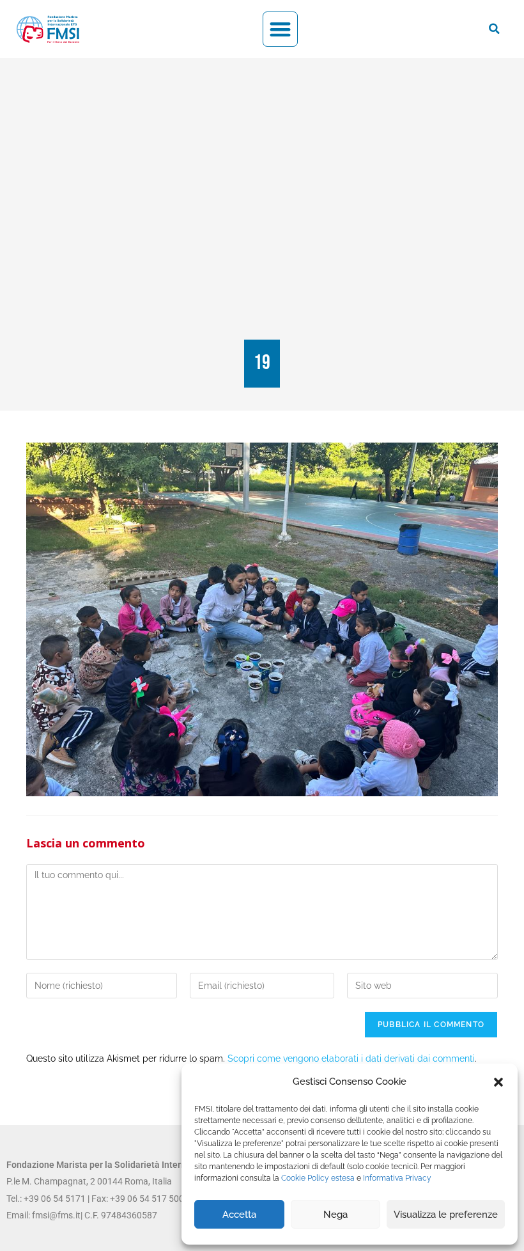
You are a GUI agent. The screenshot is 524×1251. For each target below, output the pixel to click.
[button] (498, 1082)
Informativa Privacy (397, 1178)
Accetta (239, 1214)
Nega (335, 1214)
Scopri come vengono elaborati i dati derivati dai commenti (351, 1058)
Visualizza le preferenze (446, 1214)
